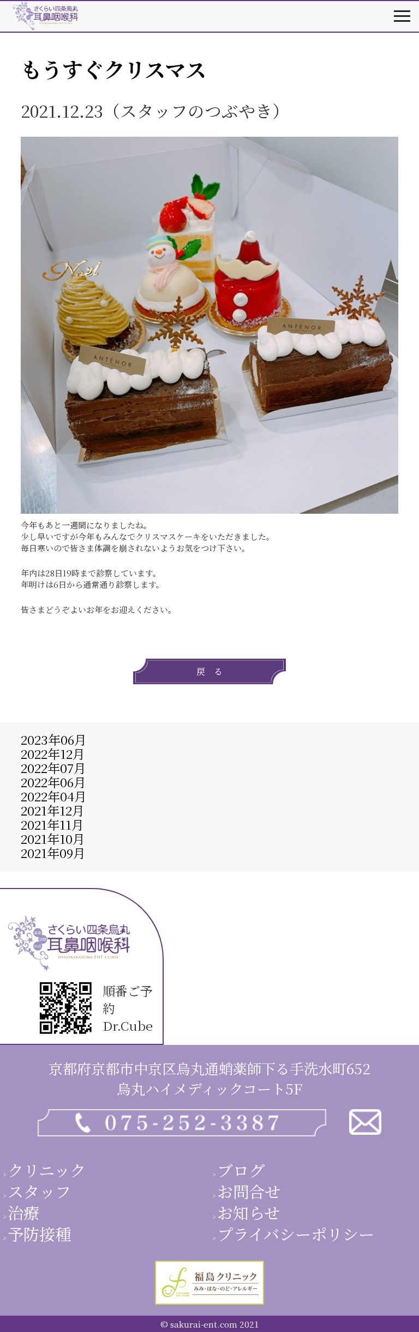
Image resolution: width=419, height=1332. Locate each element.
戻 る (209, 671)
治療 (23, 1212)
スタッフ (39, 1190)
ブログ (241, 1169)
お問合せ (248, 1190)
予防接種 (39, 1233)
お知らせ (248, 1212)
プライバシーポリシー (295, 1233)
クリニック (47, 1169)
